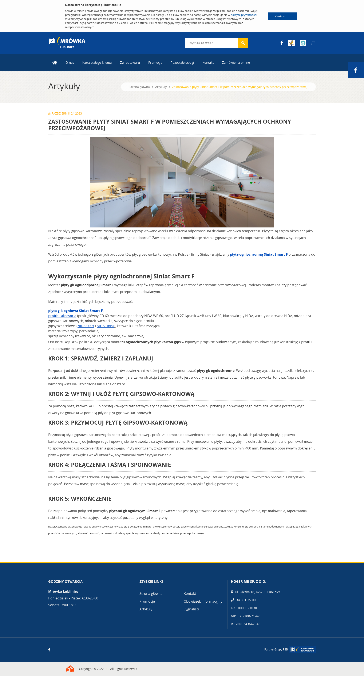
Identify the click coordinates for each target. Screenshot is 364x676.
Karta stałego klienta (97, 62)
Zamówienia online (236, 62)
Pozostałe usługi (182, 62)
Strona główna (140, 87)
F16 (106, 669)
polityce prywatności (244, 15)
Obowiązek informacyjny (203, 601)
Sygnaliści (191, 609)
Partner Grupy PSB (276, 649)
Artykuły (161, 87)
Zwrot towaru (130, 62)
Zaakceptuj (282, 16)
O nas (70, 62)
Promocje (155, 62)
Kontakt (208, 62)
